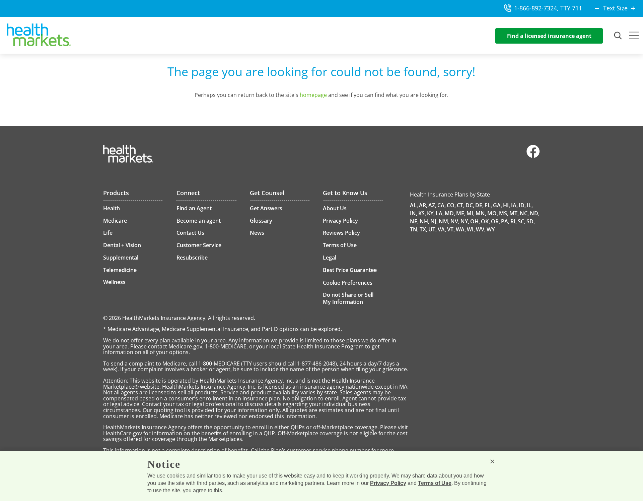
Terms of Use (434, 483)
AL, (414, 205)
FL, (488, 205)
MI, (471, 213)
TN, (414, 229)
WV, (481, 229)
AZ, (432, 205)
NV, (454, 221)
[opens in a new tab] (533, 156)
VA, (442, 229)
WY (491, 229)
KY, (431, 213)
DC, (470, 205)
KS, (422, 213)
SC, (521, 221)
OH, (475, 221)
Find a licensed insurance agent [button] (549, 36)
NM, (444, 221)
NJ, (434, 221)
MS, (503, 213)
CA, (441, 205)
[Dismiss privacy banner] (492, 461)
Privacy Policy (388, 483)
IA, (514, 205)
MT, (514, 213)
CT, (461, 205)
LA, (440, 213)
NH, (424, 221)
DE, (479, 205)
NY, (464, 221)
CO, (451, 205)
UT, (432, 229)
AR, (423, 205)
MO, (492, 213)
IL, (530, 205)
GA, (497, 205)
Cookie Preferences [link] (347, 282)
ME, (461, 213)
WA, (461, 229)
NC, (524, 213)
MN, (481, 213)
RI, (513, 221)
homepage (313, 95)
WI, (471, 229)
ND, (535, 213)
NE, (414, 221)
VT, (451, 229)
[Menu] (634, 36)
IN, (413, 213)
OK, (485, 221)
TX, (423, 229)
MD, (450, 213)
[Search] (618, 36)
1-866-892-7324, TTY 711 (548, 8)
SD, (530, 221)
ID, (522, 205)
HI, (506, 205)
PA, (505, 221)
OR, (495, 221)
